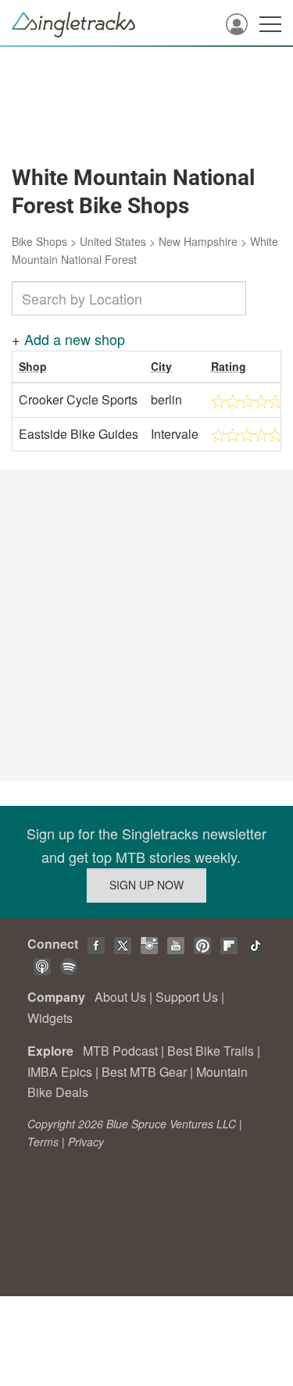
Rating (228, 366)
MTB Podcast (120, 1051)
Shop (33, 366)
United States (113, 241)
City (161, 366)
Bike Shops (39, 241)
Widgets (50, 1018)
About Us (120, 997)
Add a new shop (74, 339)
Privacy (86, 1141)
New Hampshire (198, 241)
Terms (43, 1141)
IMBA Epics (59, 1072)
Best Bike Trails (210, 1051)
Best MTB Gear (144, 1072)
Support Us (186, 997)
